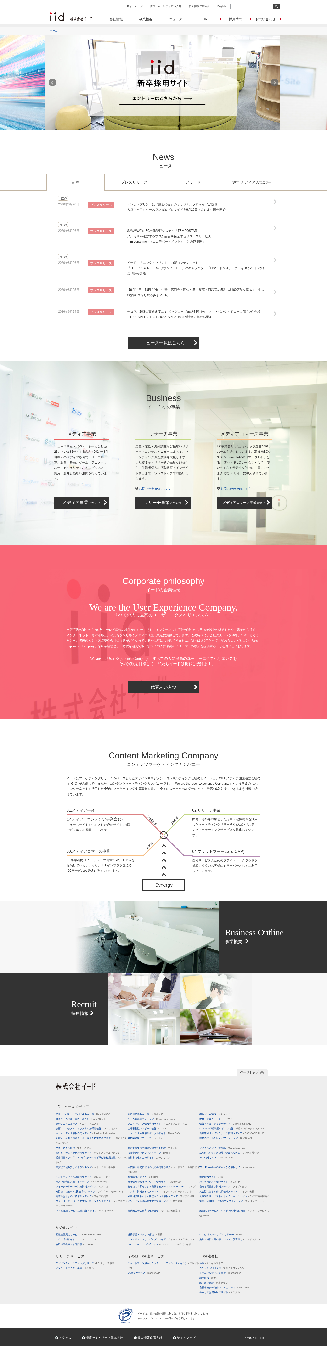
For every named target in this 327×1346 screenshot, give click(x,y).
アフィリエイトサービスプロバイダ (161, 1239)
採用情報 (235, 19)
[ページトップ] (252, 1072)
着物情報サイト (211, 1177)
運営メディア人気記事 (251, 182)
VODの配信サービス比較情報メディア (85, 1210)
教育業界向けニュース (145, 1138)
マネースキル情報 (73, 1148)
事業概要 (145, 19)
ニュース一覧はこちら (163, 342)
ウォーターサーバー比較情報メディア (82, 1186)
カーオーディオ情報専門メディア (85, 1133)
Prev (52, 82)
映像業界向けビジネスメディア (149, 1152)
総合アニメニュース (77, 1123)
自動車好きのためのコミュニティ (224, 1287)
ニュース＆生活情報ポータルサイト (154, 1133)
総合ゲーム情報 (214, 1114)
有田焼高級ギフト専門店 (74, 1244)
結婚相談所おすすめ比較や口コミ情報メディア (161, 1196)
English (221, 6)
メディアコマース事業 (244, 502)
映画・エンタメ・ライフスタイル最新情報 (87, 1128)
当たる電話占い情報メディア (223, 1186)
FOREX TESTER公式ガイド (159, 1244)
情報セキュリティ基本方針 (165, 6)
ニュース (175, 19)
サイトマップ (134, 6)
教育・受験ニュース (216, 1119)
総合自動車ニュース (145, 1114)
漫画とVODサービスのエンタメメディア (232, 1201)
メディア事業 (81, 502)
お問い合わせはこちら (154, 489)
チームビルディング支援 (220, 1273)
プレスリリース (134, 182)
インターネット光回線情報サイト (83, 1177)
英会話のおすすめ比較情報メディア (226, 1191)
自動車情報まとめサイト (149, 1157)
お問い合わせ (265, 19)
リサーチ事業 (163, 502)
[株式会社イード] (71, 14)
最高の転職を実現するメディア (81, 1181)
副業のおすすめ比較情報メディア (82, 1196)
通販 (211, 1263)
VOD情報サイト (216, 1157)
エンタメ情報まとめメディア (160, 1191)
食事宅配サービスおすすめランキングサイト (234, 1196)
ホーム (54, 30)
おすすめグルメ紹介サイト (219, 1181)
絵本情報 (210, 1278)
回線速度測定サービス (79, 1234)
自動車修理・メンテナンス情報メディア (231, 1133)
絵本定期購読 (213, 1282)
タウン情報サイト (76, 1239)
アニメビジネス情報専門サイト (157, 1123)
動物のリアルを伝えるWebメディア (226, 1138)
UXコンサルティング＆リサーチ (221, 1234)
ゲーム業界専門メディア (151, 1119)
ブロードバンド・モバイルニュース (83, 1114)
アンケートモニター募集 (75, 1268)
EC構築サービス (144, 1273)
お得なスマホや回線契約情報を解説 (153, 1148)
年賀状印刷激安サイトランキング (85, 1167)
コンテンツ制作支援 (222, 1268)
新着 (75, 182)
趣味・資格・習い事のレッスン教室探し (230, 1239)
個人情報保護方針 (199, 6)
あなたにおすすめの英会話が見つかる (229, 1152)
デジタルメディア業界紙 (223, 1148)
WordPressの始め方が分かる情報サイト (227, 1167)
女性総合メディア (143, 1177)
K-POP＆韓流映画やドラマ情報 (231, 1128)
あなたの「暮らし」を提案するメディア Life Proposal (163, 1186)
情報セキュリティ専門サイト (225, 1123)
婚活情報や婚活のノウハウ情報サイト (154, 1181)
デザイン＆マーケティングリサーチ (85, 1263)
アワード (193, 182)
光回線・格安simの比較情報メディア (90, 1191)
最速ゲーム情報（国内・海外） (81, 1119)
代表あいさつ (163, 687)
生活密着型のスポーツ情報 (147, 1128)
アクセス (65, 1338)
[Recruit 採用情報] (163, 975)
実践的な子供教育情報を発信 (154, 1210)
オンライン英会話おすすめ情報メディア (155, 1201)
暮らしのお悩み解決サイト (219, 1292)
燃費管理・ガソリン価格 (145, 1234)
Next (274, 82)
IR (205, 19)
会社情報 (116, 19)
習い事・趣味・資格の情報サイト (88, 1152)
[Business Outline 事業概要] (163, 903)
